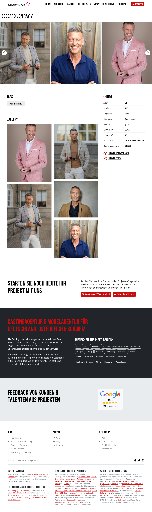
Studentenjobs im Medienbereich (68, 502)
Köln (48, 495)
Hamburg (46, 497)
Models (93, 477)
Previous (4, 52)
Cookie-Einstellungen (111, 445)
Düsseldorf (12, 497)
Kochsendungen (121, 486)
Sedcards (121, 500)
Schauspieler (60, 479)
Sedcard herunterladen (118, 153)
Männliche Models (16, 104)
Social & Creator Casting (21, 441)
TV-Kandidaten (84, 477)
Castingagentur (16, 490)
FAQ (58, 441)
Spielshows (114, 484)
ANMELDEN (139, 4)
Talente (66, 484)
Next (147, 52)
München (16, 500)
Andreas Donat (32, 474)
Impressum (107, 448)
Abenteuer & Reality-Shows (132, 484)
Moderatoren (71, 479)
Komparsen (80, 481)
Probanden (104, 495)
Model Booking (17, 448)
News (96, 4)
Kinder (57, 484)
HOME (48, 4)
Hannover (37, 497)
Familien (89, 481)
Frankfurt (20, 497)
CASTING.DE (118, 497)
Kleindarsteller (69, 481)
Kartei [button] (71, 4)
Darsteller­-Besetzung (20, 445)
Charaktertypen (78, 495)
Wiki (58, 438)
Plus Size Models (64, 488)
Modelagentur (28, 490)
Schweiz (14, 495)
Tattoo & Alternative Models (80, 491)
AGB (104, 438)
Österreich (22, 493)
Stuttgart (28, 497)
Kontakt (123, 4)
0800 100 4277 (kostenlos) (97, 294)
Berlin (10, 500)
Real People (16, 438)
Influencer (59, 481)
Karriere (59, 445)
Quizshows (104, 484)
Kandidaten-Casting (126, 481)
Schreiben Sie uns (125, 294)
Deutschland (13, 493)
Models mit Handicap (79, 488)
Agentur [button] (58, 4)
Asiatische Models (75, 493)
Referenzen (84, 4)
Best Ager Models (61, 491)
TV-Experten (81, 479)
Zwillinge (92, 488)
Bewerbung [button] (108, 4)
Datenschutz (107, 441)
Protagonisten (124, 488)
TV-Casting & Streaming (21, 452)
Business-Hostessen (75, 500)
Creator (90, 479)
